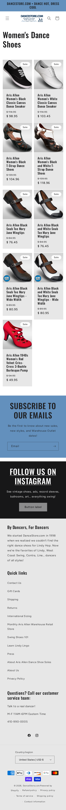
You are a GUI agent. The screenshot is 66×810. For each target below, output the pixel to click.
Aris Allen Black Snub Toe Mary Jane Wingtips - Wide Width (16, 294)
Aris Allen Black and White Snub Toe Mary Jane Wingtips (48, 230)
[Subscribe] (54, 446)
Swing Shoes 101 (17, 637)
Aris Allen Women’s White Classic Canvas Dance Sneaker (47, 100)
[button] (7, 18)
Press (10, 653)
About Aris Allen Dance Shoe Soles (29, 662)
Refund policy (29, 790)
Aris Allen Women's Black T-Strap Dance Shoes (16, 163)
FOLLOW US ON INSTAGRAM (33, 476)
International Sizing (19, 616)
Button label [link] (33, 507)
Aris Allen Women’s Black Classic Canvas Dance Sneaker (16, 100)
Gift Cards (13, 591)
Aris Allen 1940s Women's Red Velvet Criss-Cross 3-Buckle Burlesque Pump (17, 362)
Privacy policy (47, 790)
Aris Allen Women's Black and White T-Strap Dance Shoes (47, 165)
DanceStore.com (31, 786)
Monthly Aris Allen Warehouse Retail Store (30, 627)
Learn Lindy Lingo (18, 645)
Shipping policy (45, 796)
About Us (13, 670)
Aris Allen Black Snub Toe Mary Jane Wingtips (16, 228)
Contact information (34, 801)
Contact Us (14, 583)
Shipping (12, 599)
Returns (12, 607)
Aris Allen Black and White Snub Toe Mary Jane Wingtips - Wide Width (48, 295)
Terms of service (24, 796)
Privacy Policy (16, 678)
